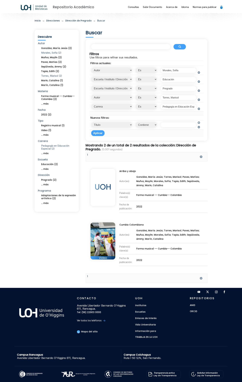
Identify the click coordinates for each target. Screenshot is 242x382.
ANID (192, 305)
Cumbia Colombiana (131, 224)
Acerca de (171, 7)
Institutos (140, 305)
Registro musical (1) (53, 125)
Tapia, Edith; (179, 181)
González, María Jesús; (150, 177)
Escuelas (140, 311)
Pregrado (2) (48, 180)
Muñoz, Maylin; (145, 181)
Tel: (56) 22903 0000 (89, 312)
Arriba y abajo (127, 171)
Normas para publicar (204, 7)
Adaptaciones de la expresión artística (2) (58, 197)
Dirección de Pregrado (78, 20)
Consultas (133, 7)
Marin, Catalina (154, 185)
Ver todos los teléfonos (89, 320)
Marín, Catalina (154, 239)
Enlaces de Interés (146, 318)
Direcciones (53, 20)
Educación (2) (49, 164)
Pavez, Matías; (191, 177)
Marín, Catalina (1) (52, 85)
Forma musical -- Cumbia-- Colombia (159, 195)
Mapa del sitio (89, 331)
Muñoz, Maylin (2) (51, 57)
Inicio (38, 20)
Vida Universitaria (145, 324)
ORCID (193, 311)
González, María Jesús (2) (56, 48)
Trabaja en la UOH (146, 337)
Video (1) (46, 130)
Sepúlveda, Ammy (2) (53, 66)
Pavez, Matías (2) (51, 62)
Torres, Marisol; (173, 177)
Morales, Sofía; (163, 181)
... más (45, 103)
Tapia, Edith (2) (50, 71)
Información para (145, 331)
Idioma (185, 7)
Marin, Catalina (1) (52, 80)
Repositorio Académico (73, 7)
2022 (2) (46, 114)
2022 (139, 206)
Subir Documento (152, 7)
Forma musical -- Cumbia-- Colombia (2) (58, 98)
